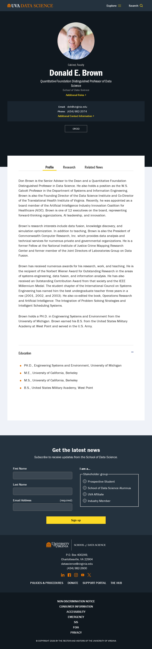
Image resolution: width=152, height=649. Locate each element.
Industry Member (99, 501)
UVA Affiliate (96, 494)
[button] (141, 5)
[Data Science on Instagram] (76, 575)
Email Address (42, 500)
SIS (76, 622)
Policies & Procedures (46, 583)
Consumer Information (76, 606)
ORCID (76, 128)
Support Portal (94, 583)
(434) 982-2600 (77, 568)
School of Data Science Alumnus (109, 488)
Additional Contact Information (75, 116)
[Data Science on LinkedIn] (63, 575)
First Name (20, 468)
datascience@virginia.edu (77, 564)
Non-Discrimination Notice (76, 601)
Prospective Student (101, 481)
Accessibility (76, 611)
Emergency (76, 617)
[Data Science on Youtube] (83, 575)
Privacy (76, 632)
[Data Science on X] (89, 575)
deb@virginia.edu (77, 106)
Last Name (20, 484)
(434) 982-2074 (77, 111)
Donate (73, 583)
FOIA (76, 627)
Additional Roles (75, 95)
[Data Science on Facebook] (69, 575)
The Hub (116, 583)
